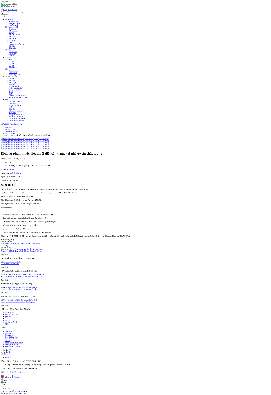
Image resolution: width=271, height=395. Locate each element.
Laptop (11, 33)
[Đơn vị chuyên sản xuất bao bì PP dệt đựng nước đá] (19, 287)
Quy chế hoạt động (11, 337)
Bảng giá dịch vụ (11, 335)
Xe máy (12, 61)
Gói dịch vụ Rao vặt (10, 10)
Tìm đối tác (13, 73)
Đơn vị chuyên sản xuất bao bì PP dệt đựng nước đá (18, 289)
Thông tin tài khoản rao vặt (14, 343)
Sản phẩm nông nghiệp (17, 120)
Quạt (11, 92)
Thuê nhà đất (13, 25)
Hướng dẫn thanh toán (12, 346)
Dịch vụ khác (13, 71)
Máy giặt (12, 80)
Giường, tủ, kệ (14, 86)
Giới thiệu (8, 331)
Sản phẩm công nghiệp (17, 118)
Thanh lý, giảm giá (15, 111)
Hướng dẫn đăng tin (12, 344)
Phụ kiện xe (13, 67)
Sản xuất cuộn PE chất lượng (10, 264)
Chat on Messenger (19, 393)
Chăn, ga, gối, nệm (15, 88)
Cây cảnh (12, 113)
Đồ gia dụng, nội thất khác (18, 97)
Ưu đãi (7, 341)
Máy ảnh (12, 36)
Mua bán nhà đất (15, 23)
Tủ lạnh (12, 78)
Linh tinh (12, 109)
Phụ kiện (12, 46)
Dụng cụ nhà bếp (15, 90)
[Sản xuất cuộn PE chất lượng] (11, 262)
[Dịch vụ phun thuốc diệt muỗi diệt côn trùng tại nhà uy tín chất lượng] (25, 139)
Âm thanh (12, 40)
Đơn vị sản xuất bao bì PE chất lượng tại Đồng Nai (18, 302)
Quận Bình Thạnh (11, 131)
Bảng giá (8, 333)
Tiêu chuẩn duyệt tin (12, 339)
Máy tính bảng (14, 31)
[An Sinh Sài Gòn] (7, 169)
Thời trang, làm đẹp (15, 101)
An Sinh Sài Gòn (15, 173)
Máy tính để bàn (14, 35)
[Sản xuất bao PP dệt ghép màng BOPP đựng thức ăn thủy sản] (22, 274)
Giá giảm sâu (13, 21)
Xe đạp (11, 63)
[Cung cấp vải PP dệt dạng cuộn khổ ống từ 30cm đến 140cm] (22, 249)
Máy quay (12, 38)
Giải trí (11, 107)
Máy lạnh (12, 82)
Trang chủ (8, 127)
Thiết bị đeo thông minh (17, 44)
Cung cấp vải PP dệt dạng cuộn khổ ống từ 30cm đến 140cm (21, 251)
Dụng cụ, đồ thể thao (16, 115)
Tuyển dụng (13, 54)
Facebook (8, 357)
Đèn (10, 94)
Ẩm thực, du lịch (15, 105)
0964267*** (16, 180)
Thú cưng (12, 103)
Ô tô (10, 59)
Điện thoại (12, 29)
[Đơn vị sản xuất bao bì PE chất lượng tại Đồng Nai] (19, 300)
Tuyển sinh (13, 52)
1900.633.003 (5, 352)
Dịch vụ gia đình (15, 75)
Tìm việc (12, 56)
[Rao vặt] (9, 7)
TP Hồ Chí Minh (10, 129)
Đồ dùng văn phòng (16, 116)
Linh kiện (12, 48)
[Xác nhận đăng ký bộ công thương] (13, 372)
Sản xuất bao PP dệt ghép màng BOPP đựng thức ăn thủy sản (21, 276)
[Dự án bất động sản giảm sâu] (11, 124)
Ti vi (10, 42)
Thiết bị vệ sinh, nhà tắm (17, 96)
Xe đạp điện (13, 65)
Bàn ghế (12, 84)
